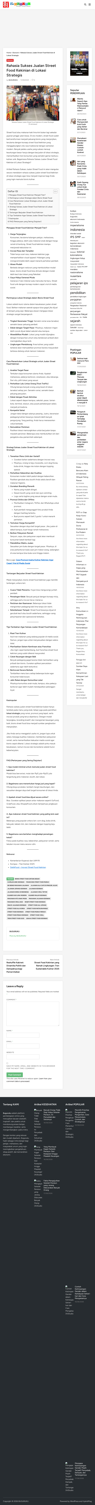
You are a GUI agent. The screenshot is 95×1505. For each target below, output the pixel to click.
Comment (11, 1000)
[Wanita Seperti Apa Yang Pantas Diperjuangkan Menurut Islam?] (73, 99)
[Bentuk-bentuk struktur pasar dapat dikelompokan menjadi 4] (73, 391)
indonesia (77, 230)
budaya (73, 211)
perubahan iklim (74, 317)
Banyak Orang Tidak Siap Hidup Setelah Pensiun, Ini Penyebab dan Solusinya (52, 1114)
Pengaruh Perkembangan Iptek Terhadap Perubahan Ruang (82, 418)
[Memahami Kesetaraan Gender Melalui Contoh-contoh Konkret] (73, 138)
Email (9, 1042)
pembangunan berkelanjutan (75, 288)
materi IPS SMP (82, 267)
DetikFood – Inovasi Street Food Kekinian (28, 867)
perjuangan (75, 311)
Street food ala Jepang (37, 905)
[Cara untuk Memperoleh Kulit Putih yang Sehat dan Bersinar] (73, 120)
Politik (85, 317)
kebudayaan (74, 240)
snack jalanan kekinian (16, 905)
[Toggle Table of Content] (54, 191)
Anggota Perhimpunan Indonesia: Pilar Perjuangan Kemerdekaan (82, 621)
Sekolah (73, 327)
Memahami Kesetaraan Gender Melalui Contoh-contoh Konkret (81, 145)
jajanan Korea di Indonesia (18, 892)
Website (10, 1052)
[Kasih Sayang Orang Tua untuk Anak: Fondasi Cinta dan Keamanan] (73, 182)
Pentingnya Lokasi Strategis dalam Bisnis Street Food (31, 198)
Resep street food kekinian (35, 902)
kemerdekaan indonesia (75, 247)
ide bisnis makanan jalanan (18, 885)
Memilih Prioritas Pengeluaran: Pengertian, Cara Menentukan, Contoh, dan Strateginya (82, 1116)
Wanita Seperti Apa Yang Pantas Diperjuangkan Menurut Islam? (82, 105)
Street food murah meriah (35, 912)
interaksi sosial (75, 233)
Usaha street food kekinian (36, 918)
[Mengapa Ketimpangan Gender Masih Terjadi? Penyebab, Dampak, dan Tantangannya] (69, 1463)
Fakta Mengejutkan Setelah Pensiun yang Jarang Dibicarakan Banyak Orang (52, 1185)
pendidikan (78, 293)
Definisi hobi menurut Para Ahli (83, 360)
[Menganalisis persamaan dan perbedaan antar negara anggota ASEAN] (73, 433)
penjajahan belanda (76, 303)
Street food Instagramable (37, 908)
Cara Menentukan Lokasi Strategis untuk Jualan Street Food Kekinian (31, 202)
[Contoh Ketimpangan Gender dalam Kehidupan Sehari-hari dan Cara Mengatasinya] (69, 1287)
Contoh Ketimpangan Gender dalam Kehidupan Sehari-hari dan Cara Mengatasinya (82, 1293)
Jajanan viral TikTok (39, 892)
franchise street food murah (37, 882)
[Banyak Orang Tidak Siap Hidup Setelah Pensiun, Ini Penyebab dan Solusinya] (38, 1110)
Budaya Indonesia (75, 214)
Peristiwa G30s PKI (76, 308)
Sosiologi (80, 327)
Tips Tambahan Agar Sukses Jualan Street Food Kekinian (32, 215)
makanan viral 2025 (15, 902)
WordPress (74, 1501)
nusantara (75, 276)
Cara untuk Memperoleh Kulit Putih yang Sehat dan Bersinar (82, 124)
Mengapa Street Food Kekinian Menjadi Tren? (27, 195)
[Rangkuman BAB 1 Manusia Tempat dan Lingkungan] (73, 372)
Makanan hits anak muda (17, 898)
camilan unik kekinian (15, 882)
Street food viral (37, 915)
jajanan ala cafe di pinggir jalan (44, 885)
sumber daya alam (76, 330)
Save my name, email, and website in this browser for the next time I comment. (30, 1067)
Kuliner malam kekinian (37, 895)
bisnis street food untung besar (27, 879)
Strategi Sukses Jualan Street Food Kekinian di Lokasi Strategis (31, 208)
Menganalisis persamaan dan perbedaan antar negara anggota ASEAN (82, 440)
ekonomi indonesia (77, 219)
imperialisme (77, 225)
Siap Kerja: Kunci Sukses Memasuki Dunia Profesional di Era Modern (81, 522)
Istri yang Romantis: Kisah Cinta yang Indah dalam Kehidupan (82, 167)
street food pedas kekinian (17, 915)
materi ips (73, 267)
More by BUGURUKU (18, 936)
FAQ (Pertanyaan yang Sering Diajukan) (25, 221)
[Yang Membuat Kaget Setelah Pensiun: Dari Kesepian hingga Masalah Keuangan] (38, 1147)
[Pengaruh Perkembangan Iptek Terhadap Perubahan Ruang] (73, 412)
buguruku (73, 217)
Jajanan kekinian (36, 888)
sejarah (75, 321)
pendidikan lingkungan (78, 297)
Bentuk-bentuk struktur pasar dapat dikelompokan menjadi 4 (82, 397)
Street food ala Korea (16, 908)
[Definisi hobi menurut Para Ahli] (73, 359)
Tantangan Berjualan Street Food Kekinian (26, 212)
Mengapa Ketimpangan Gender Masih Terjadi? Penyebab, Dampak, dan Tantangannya (83, 1469)
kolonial (80, 252)
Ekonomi (16, 53)
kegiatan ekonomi (77, 243)
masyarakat (74, 261)
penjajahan (75, 299)
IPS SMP (75, 237)
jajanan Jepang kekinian (17, 888)
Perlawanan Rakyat (78, 314)
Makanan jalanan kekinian (39, 898)
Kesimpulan (14, 218)
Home (8, 53)
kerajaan (73, 252)
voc (71, 333)
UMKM (85, 330)
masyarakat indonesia (77, 264)
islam (83, 237)
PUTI (78, 512)
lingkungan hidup (77, 258)
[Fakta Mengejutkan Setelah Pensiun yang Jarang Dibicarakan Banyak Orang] (38, 1181)
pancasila (73, 279)
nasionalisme (76, 272)
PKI (81, 317)
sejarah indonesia (76, 325)
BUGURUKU (13, 80)
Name (9, 1031)
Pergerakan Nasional (78, 305)
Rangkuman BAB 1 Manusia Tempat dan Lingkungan (82, 377)
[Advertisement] (47, 26)
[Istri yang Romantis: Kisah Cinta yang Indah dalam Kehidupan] (73, 162)
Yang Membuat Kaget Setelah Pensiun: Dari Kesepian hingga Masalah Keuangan (51, 1151)
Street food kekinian (15, 912)
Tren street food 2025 (15, 918)
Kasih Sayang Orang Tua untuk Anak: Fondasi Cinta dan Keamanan (83, 188)
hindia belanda (74, 222)
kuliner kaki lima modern (17, 895)
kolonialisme (76, 255)
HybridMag (87, 1501)
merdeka (73, 269)
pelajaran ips (79, 283)
